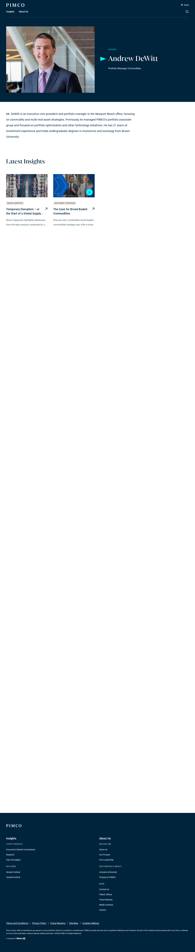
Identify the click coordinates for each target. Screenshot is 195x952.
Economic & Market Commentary (20, 849)
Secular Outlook (13, 872)
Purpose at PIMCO (107, 877)
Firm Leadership (106, 860)
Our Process (104, 855)
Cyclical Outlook (13, 877)
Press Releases (105, 899)
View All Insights (13, 860)
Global (186, 5)
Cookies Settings (90, 923)
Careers (102, 910)
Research (10, 855)
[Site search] (187, 13)
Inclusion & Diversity (108, 872)
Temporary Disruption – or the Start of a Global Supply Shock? (23, 211)
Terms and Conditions (17, 923)
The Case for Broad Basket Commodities (70, 211)
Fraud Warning (57, 923)
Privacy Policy (39, 923)
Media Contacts (106, 905)
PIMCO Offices (105, 894)
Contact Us (104, 889)
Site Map (73, 923)
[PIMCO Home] (15, 5)
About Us (103, 849)
